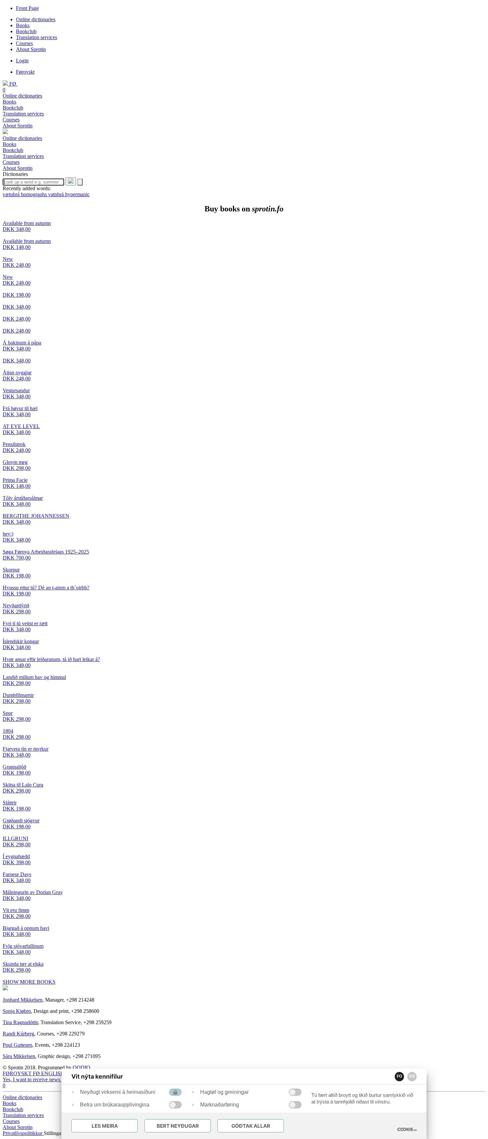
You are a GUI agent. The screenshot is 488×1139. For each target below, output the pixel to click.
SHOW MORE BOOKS (29, 982)
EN (412, 1076)
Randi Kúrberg (18, 1033)
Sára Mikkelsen (19, 1056)
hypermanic (77, 194)
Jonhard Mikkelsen (22, 1000)
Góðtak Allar (250, 1126)
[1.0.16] (407, 1129)
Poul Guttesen (17, 1045)
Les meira (105, 1126)
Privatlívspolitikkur (23, 1133)
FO (399, 1076)
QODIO (81, 1067)
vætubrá (12, 194)
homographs (34, 194)
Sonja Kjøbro (17, 1011)
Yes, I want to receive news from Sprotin (45, 1079)
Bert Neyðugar (178, 1126)
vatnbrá (56, 194)
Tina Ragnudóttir (20, 1022)
